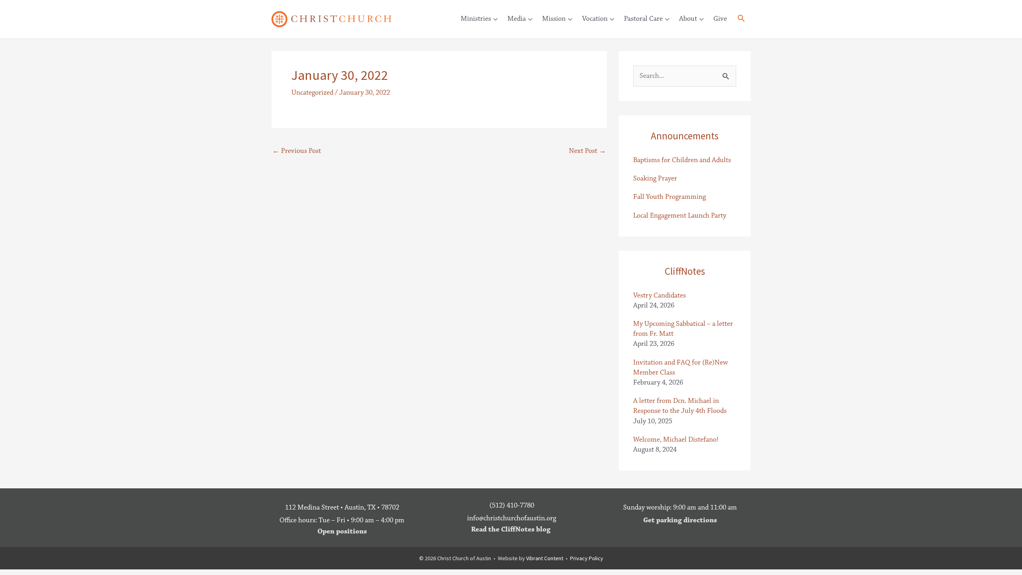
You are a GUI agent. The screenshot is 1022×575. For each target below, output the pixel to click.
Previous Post (296, 151)
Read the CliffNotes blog (511, 529)
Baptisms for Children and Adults (682, 160)
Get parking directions (680, 520)
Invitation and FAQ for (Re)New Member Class (680, 367)
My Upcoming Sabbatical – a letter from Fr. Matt (683, 328)
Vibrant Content (544, 558)
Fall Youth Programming (669, 196)
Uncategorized (312, 92)
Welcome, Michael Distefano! (676, 439)
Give (720, 18)
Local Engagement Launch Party (679, 215)
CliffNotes (685, 271)
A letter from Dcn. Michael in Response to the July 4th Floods (680, 406)
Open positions (342, 531)
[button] (741, 20)
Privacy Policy (586, 558)
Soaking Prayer (655, 178)
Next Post (587, 151)
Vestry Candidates (659, 295)
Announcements (685, 135)
